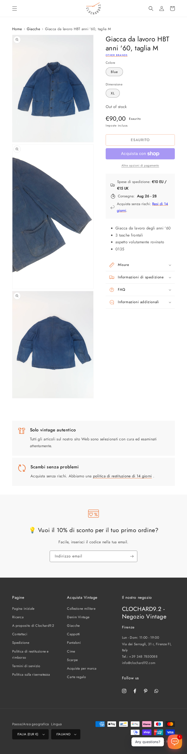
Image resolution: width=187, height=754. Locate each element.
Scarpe (72, 659)
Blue (114, 71)
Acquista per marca (81, 668)
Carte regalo (76, 676)
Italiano (63, 734)
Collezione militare (81, 608)
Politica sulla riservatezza (31, 674)
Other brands (117, 55)
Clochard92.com (152, 741)
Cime (71, 651)
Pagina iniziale (23, 608)
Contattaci (19, 634)
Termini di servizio (26, 665)
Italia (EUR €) (27, 734)
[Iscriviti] (131, 556)
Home (17, 29)
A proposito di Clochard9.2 (33, 625)
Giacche (33, 29)
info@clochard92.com (139, 662)
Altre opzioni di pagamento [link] (140, 165)
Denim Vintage (78, 617)
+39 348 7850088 (143, 656)
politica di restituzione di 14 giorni (122, 476)
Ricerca (18, 617)
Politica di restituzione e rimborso (30, 654)
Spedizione (20, 642)
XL (113, 93)
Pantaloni (74, 642)
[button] (14, 8)
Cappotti (73, 634)
